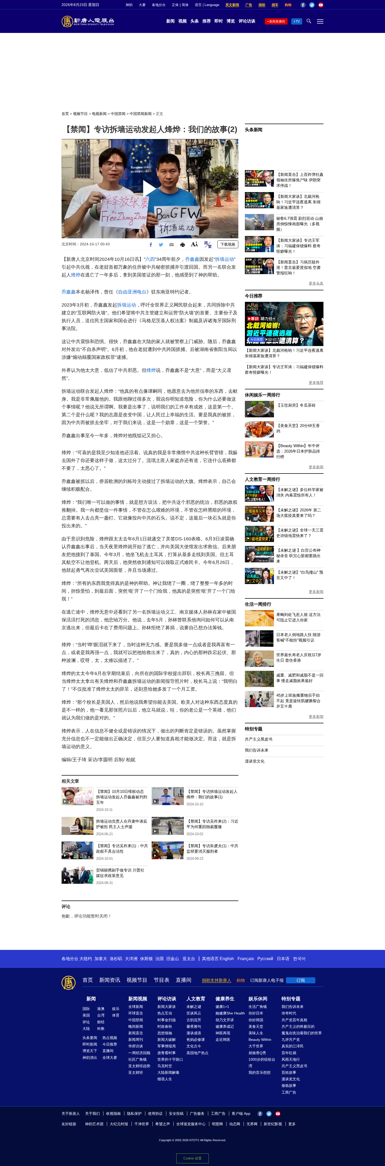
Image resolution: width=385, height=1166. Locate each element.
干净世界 (141, 1124)
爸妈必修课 (195, 1039)
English (227, 958)
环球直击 (135, 1013)
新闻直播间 (277, 21)
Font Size (194, 243)
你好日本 (256, 1013)
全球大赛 (109, 1057)
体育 (115, 1015)
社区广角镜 (137, 1059)
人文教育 (195, 998)
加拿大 (101, 958)
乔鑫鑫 (192, 259)
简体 (185, 5)
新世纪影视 (273, 1124)
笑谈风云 (193, 1013)
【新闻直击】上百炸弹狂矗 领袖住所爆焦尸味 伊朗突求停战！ (299, 180)
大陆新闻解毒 (168, 1072)
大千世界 (256, 1046)
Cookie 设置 (192, 1158)
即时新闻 (89, 1044)
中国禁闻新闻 (141, 114)
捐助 (261, 5)
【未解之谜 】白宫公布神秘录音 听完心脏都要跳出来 (298, 555)
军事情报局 (166, 1046)
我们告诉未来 (256, 750)
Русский (265, 958)
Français (246, 958)
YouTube (320, 5)
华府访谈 (135, 1046)
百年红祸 (289, 1053)
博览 (231, 21)
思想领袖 (164, 1033)
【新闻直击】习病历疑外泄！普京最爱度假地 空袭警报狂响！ (298, 267)
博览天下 (89, 1051)
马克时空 (164, 1066)
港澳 (100, 1009)
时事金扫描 (166, 1020)
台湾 (100, 1015)
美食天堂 (256, 1026)
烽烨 (75, 275)
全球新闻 (135, 1007)
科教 (100, 1028)
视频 (182, 21)
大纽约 (85, 958)
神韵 (129, 5)
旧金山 (172, 958)
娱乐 (115, 1009)
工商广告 (289, 1092)
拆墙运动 (224, 259)
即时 (218, 21)
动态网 (234, 1124)
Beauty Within (260, 1039)
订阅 (300, 980)
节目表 (161, 980)
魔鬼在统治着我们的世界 (302, 1033)
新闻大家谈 (166, 1007)
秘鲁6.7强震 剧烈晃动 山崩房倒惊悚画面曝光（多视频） (299, 224)
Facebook (303, 5)
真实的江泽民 (293, 1046)
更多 (292, 1124)
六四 (150, 259)
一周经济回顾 (139, 1053)
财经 (100, 1022)
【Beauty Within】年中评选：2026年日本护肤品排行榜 (298, 451)
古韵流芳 (193, 1020)
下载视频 (228, 244)
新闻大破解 (166, 1039)
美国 (86, 1015)
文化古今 (193, 1046)
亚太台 (189, 958)
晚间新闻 (135, 1026)
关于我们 (92, 1113)
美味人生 (256, 1033)
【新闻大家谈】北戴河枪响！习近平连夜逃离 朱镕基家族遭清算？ (298, 202)
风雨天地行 (291, 1059)
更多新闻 (316, 467)
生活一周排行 (258, 604)
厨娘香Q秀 (257, 1053)
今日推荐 (253, 295)
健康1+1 (222, 1007)
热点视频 (109, 1038)
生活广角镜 (258, 1007)
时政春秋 (164, 1026)
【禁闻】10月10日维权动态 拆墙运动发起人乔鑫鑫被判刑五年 (121, 797)
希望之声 (162, 1124)
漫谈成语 (193, 1033)
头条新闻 (253, 129)
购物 (288, 5)
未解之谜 (193, 1007)
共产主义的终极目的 (298, 1026)
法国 (159, 958)
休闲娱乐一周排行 (262, 394)
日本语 (283, 958)
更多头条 (316, 283)
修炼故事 (289, 1085)
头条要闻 (89, 1038)
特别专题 (253, 728)
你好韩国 (256, 1020)
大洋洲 (131, 958)
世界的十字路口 (170, 1059)
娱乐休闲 (258, 998)
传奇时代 (289, 1013)
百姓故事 (289, 1072)
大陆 (86, 1028)
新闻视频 (137, 998)
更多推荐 (316, 382)
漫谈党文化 (255, 761)
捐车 (275, 5)
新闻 (170, 21)
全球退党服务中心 (191, 1124)
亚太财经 (135, 1072)
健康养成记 (225, 1026)
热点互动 (164, 1013)
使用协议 (155, 1113)
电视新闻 (99, 114)
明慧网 (217, 1124)
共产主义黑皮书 (258, 739)
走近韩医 (223, 1039)
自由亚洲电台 (132, 292)
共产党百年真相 (294, 1020)
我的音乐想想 (260, 1072)
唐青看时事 (166, 1053)
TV (298, 21)
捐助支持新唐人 (216, 980)
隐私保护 (134, 1113)
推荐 (206, 21)
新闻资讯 (109, 980)
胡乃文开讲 (225, 1020)
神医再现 (223, 1033)
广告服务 (197, 1113)
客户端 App (241, 1113)
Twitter (312, 5)
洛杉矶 (116, 958)
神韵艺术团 (94, 1124)
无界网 (251, 1124)
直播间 (183, 980)
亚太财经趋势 (139, 1066)
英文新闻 (232, 5)
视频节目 (80, 114)
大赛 (142, 5)
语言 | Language (207, 5)
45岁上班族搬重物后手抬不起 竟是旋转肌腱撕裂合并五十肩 (298, 700)
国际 (86, 1009)
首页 (65, 114)
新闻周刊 (135, 1039)
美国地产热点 (197, 1053)
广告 (248, 5)
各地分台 (159, 5)
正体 (175, 5)
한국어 (299, 958)
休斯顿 (146, 958)
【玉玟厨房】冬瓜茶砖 (296, 405)
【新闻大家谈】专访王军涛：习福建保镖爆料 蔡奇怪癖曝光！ (298, 245)
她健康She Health (230, 1013)
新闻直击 (135, 1033)
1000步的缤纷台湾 (262, 1062)
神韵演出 (89, 1057)
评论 (86, 1022)
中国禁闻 (118, 114)
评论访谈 (247, 21)
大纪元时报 (119, 1124)
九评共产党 (291, 1039)
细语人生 (164, 1079)
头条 (194, 21)
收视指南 (113, 1113)
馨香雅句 (193, 1026)
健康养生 (225, 998)
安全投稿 (176, 1113)
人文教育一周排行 (262, 479)
